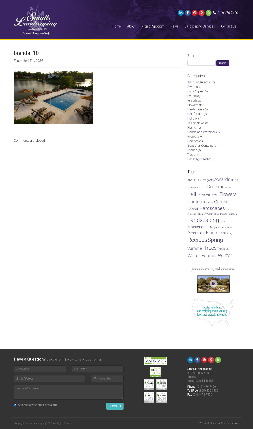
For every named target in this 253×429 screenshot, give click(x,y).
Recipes (193, 141)
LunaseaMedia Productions (225, 423)
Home (116, 26)
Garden (194, 201)
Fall (191, 194)
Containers (200, 187)
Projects (193, 136)
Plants (191, 127)
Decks (228, 187)
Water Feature (202, 255)
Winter (225, 255)
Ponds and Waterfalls (202, 132)
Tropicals (223, 249)
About (131, 26)
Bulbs (234, 180)
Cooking (216, 187)
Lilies (222, 221)
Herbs (228, 209)
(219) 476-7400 (206, 386)
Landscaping (203, 220)
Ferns (201, 195)
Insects (223, 214)
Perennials (196, 233)
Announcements (198, 82)
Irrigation (232, 214)
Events (192, 96)
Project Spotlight (153, 26)
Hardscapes (195, 109)
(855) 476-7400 (208, 390)
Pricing (228, 233)
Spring (215, 240)
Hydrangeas (212, 213)
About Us (193, 180)
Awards (192, 87)
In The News (196, 123)
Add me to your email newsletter (38, 404)
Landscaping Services (200, 26)
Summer (195, 248)
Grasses (208, 202)
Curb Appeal (195, 91)
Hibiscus (191, 214)
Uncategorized (197, 159)
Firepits (192, 100)
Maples (214, 227)
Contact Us (228, 26)
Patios (229, 227)
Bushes (191, 187)
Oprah (223, 227)
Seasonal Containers (201, 145)
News (174, 26)
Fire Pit (212, 194)
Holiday (192, 118)
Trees (191, 155)
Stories (192, 150)
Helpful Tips (195, 114)
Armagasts (207, 180)
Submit (114, 406)
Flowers (192, 105)
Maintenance (198, 227)
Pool (222, 233)
